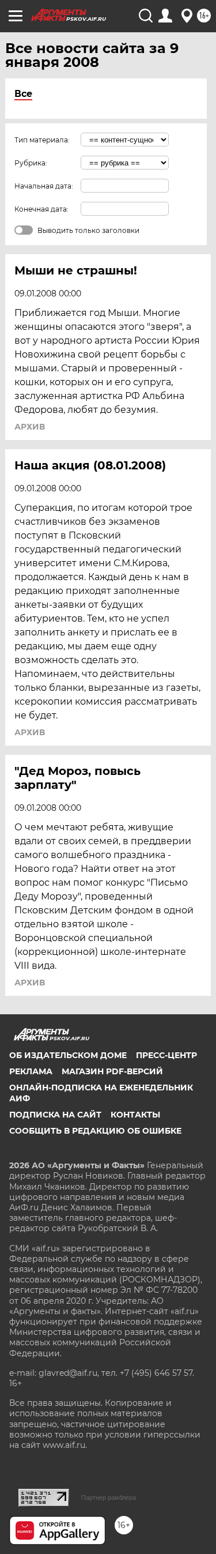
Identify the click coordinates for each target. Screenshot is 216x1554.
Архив (29, 427)
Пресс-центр (166, 1055)
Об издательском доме (68, 1055)
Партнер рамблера (108, 1497)
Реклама (30, 1071)
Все (23, 93)
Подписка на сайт (55, 1114)
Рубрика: (30, 163)
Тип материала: (42, 140)
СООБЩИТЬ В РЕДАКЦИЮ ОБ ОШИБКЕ (95, 1131)
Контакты (135, 1114)
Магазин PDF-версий (112, 1071)
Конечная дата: (41, 209)
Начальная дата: (43, 186)
